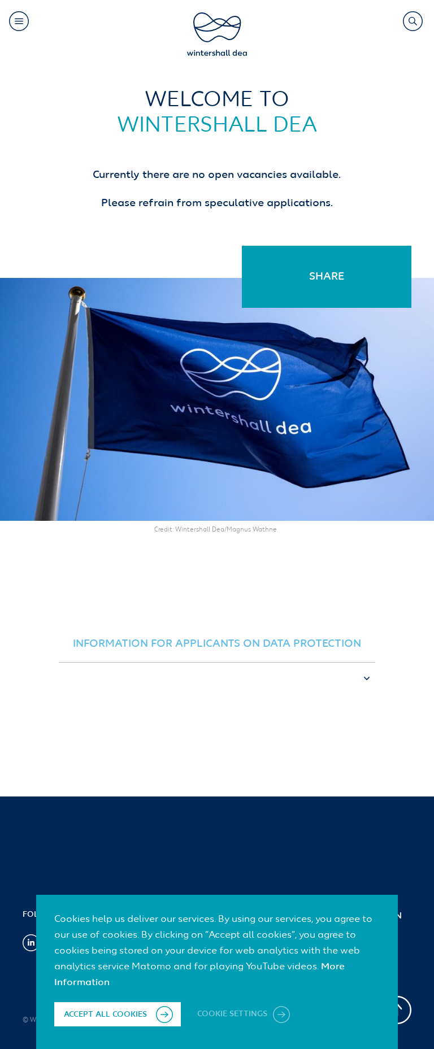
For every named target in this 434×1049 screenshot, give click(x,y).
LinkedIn (31, 942)
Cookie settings (233, 1014)
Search (413, 21)
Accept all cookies (105, 1014)
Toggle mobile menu (19, 21)
